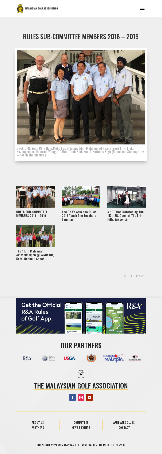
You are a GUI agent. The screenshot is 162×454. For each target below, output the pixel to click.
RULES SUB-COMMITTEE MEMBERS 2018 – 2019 (31, 213)
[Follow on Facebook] (72, 397)
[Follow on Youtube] (89, 397)
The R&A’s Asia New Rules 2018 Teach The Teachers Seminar (79, 215)
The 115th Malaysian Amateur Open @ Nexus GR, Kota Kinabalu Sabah (35, 255)
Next (140, 276)
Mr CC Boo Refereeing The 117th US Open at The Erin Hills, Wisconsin (125, 215)
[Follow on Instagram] (81, 397)
